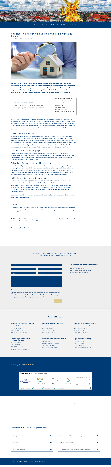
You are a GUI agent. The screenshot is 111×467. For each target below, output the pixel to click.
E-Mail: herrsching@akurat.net (51, 332)
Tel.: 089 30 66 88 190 (17, 330)
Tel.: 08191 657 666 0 (80, 330)
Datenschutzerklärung (16, 461)
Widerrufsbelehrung (40, 461)
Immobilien (45, 24)
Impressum (27, 461)
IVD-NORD (30, 39)
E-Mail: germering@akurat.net (82, 348)
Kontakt (63, 24)
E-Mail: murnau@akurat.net (50, 348)
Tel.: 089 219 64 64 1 (17, 347)
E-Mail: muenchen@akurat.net (19, 332)
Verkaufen (36, 24)
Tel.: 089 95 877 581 (79, 345)
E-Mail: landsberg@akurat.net (82, 332)
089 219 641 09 (70, 253)
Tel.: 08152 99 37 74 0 (48, 330)
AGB (32, 461)
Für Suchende (54, 24)
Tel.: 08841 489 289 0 (48, 345)
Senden (58, 301)
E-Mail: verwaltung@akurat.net (20, 349)
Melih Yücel (16, 39)
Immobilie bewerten (72, 24)
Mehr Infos (86, 388)
